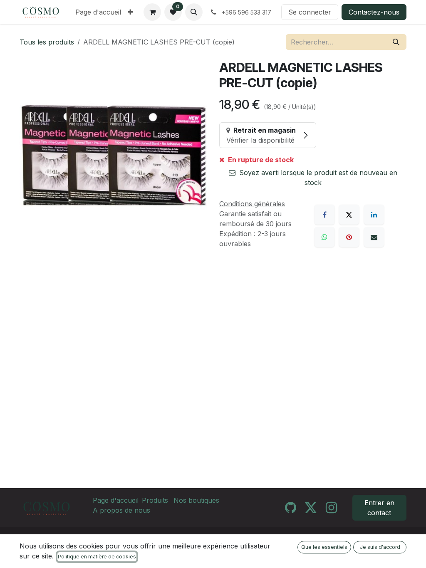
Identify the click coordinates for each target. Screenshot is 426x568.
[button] (194, 12)
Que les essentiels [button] (324, 547)
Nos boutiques (196, 500)
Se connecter (309, 12)
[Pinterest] (349, 237)
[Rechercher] (396, 42)
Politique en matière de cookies (97, 556)
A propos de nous (121, 510)
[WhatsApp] (324, 237)
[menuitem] (98, 12)
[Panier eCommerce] (152, 12)
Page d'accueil (116, 500)
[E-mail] (374, 237)
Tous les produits (47, 42)
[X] (349, 215)
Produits (155, 500)
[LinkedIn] (374, 215)
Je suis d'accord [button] (380, 547)
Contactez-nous (374, 12)
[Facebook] (324, 215)
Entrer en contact (379, 508)
